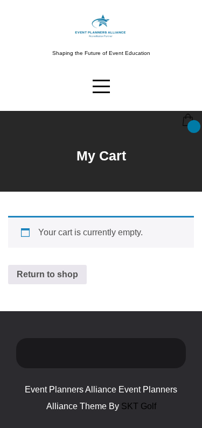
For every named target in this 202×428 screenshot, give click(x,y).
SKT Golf (138, 406)
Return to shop (47, 274)
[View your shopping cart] (187, 112)
